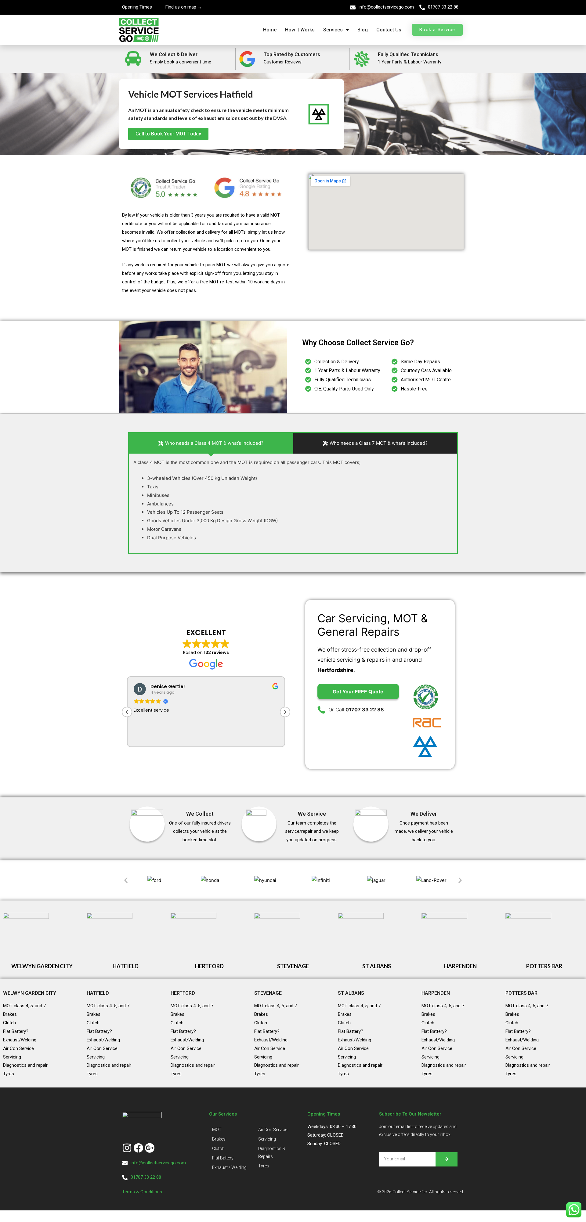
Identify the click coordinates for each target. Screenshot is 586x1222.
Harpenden (435, 993)
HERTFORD (209, 966)
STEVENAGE (293, 966)
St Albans (351, 993)
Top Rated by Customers (292, 54)
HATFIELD (126, 966)
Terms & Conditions (142, 1192)
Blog (362, 30)
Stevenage (268, 993)
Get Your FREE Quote (358, 691)
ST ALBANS (376, 966)
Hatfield (98, 993)
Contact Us (388, 30)
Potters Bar (521, 993)
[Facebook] (138, 1148)
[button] (285, 712)
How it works (300, 30)
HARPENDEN (460, 966)
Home (270, 30)
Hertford (183, 993)
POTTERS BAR (544, 966)
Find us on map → (183, 7)
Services (333, 30)
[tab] (211, 443)
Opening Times (137, 7)
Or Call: (356, 709)
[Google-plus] (149, 1148)
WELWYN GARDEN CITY (42, 966)
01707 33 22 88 (443, 7)
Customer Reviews (283, 62)
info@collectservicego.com (386, 7)
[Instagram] (127, 1148)
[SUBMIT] (447, 1159)
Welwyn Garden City (29, 993)
